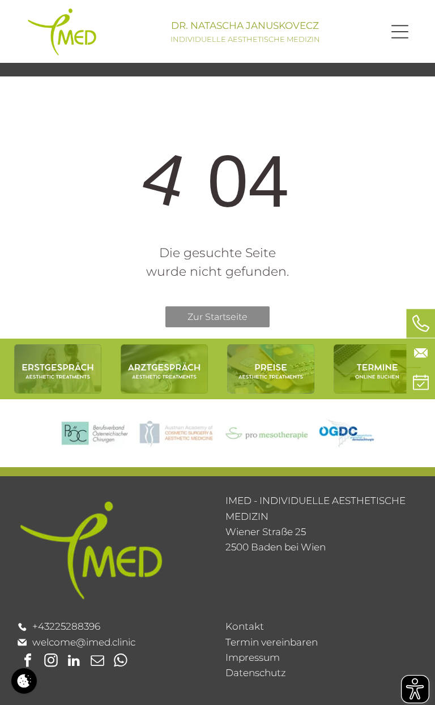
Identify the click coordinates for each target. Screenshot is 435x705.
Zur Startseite (217, 316)
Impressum (252, 657)
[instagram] (51, 661)
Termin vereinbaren (271, 642)
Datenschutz (255, 672)
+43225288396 (66, 626)
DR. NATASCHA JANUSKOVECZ (245, 25)
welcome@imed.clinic (83, 642)
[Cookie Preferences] (24, 681)
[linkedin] (74, 661)
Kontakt (244, 626)
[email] (97, 661)
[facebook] (28, 661)
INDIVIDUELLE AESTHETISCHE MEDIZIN (245, 39)
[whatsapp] (120, 661)
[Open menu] (399, 31)
